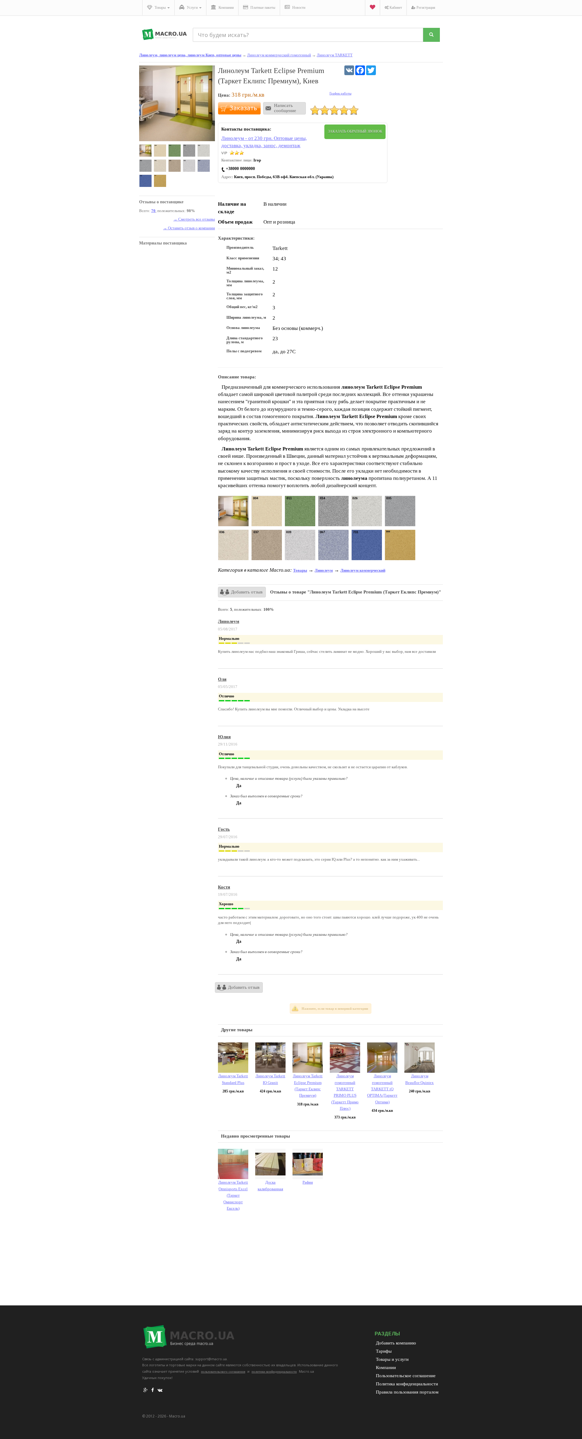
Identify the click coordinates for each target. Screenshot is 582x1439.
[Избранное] (372, 7)
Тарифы (384, 1351)
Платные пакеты (262, 7)
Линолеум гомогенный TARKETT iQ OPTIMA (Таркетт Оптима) (382, 1089)
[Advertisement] (330, 1260)
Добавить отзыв (247, 592)
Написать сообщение (285, 108)
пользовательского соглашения (223, 1371)
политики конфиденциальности (274, 1371)
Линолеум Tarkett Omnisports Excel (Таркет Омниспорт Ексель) (233, 1195)
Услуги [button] (192, 7)
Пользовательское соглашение (406, 1375)
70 (153, 210)
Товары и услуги (392, 1359)
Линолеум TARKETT (335, 55)
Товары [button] (160, 7)
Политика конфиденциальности (407, 1383)
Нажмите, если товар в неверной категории (335, 1008)
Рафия (308, 1182)
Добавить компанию (396, 1343)
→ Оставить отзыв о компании (189, 228)
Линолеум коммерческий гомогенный (279, 55)
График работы (340, 93)
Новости (298, 7)
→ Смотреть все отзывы (194, 219)
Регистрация (425, 7)
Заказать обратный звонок (355, 131)
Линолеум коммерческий (362, 570)
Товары (300, 570)
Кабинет (395, 7)
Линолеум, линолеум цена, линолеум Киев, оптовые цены (190, 55)
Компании (226, 7)
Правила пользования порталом (407, 1392)
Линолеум (324, 570)
